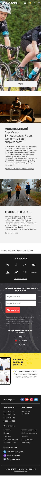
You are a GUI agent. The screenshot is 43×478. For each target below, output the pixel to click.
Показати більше (20, 279)
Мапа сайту (25, 443)
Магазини (7, 436)
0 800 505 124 (9, 421)
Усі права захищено (20, 471)
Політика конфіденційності (31, 433)
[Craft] (20, 109)
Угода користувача (28, 430)
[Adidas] (7, 272)
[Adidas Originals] (33, 265)
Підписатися (13, 310)
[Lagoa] (25, 272)
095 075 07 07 (9, 414)
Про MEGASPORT (10, 443)
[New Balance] (16, 272)
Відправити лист (13, 459)
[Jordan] (16, 265)
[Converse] (33, 272)
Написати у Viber (13, 455)
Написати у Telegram (15, 452)
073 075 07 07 (9, 418)
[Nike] (25, 265)
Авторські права (27, 439)
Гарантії (24, 436)
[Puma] (7, 265)
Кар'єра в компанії (10, 439)
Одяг (20, 84)
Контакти (6, 430)
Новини (6, 433)
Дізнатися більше (11, 233)
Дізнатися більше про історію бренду (19, 169)
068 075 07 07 (9, 411)
